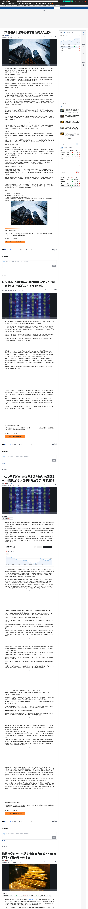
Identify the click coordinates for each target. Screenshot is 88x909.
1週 (9, 553)
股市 (22, 5)
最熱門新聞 (10, 5)
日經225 (62, 52)
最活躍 (61, 147)
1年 (18, 553)
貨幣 (61, 32)
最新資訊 (4, 5)
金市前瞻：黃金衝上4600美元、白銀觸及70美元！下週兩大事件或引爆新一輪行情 (72, 134)
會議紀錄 (55, 5)
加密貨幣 (18, 5)
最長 (23, 553)
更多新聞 (69, 138)
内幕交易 (44, 5)
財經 (36, 5)
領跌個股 (70, 147)
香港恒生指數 (62, 46)
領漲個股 (66, 147)
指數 (64, 32)
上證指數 (62, 48)
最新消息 (14, 5)
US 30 (61, 54)
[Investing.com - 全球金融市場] (7, 1)
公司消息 (39, 5)
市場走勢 (62, 144)
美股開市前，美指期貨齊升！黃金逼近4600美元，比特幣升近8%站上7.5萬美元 (72, 128)
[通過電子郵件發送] (26, 249)
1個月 (12, 553)
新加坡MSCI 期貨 (63, 50)
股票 (72, 32)
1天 (7, 553)
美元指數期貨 (62, 59)
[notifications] (82, 1)
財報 (52, 5)
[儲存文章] (48, 36)
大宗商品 (68, 32)
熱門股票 (62, 172)
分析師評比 (49, 5)
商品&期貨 (28, 5)
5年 (20, 553)
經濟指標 (33, 5)
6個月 (15, 553)
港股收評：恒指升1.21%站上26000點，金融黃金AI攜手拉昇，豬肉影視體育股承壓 (72, 122)
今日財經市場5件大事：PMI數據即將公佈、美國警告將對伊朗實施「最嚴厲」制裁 (72, 110)
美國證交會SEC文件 (62, 5)
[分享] (45, 36)
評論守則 (3, 269)
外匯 (25, 5)
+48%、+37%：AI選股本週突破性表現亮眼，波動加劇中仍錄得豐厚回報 (72, 116)
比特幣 (31, 899)
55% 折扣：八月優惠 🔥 (68, 1)
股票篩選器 (44, 3)
